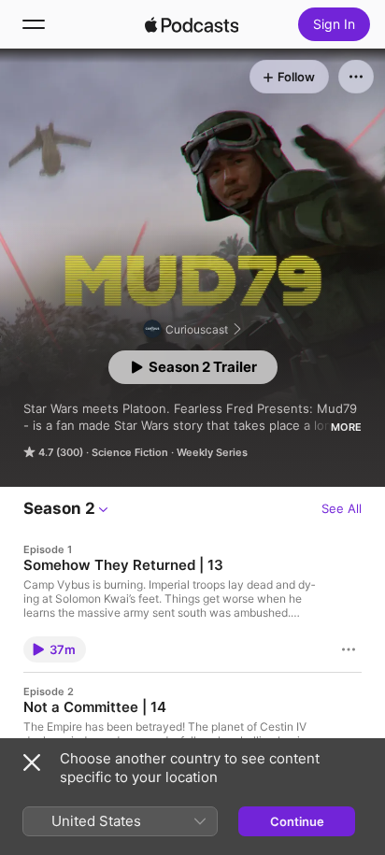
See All (341, 508)
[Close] (31, 762)
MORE (346, 427)
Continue (297, 821)
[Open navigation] (33, 24)
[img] (191, 24)
